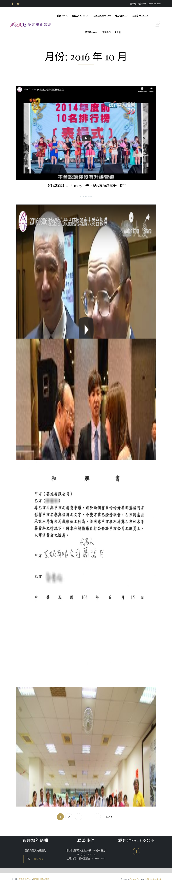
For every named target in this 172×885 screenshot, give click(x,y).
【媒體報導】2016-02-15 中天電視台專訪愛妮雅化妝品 (86, 185)
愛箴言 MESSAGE (140, 15)
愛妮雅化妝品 (24, 879)
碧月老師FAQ (121, 15)
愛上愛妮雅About (102, 15)
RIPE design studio (153, 879)
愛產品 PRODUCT (80, 15)
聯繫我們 (106, 32)
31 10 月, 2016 (86, 196)
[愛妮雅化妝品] (31, 24)
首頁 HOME (62, 15)
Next (109, 817)
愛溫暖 (118, 32)
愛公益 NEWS (91, 32)
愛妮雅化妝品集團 (41, 879)
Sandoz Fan (135, 879)
